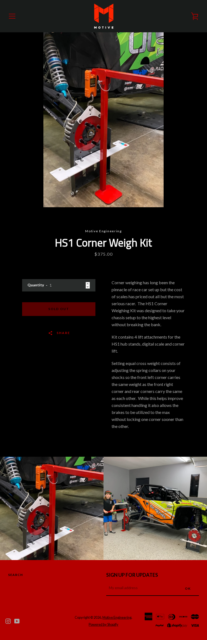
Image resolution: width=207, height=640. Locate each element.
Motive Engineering (117, 617)
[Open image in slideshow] (103, 119)
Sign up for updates (132, 575)
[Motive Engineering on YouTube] (17, 620)
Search (15, 575)
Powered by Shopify (103, 624)
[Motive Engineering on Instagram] (8, 620)
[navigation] (12, 16)
